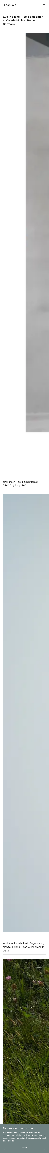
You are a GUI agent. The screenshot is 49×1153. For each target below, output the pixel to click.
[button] (43, 5)
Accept (24, 1147)
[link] (18, 5)
